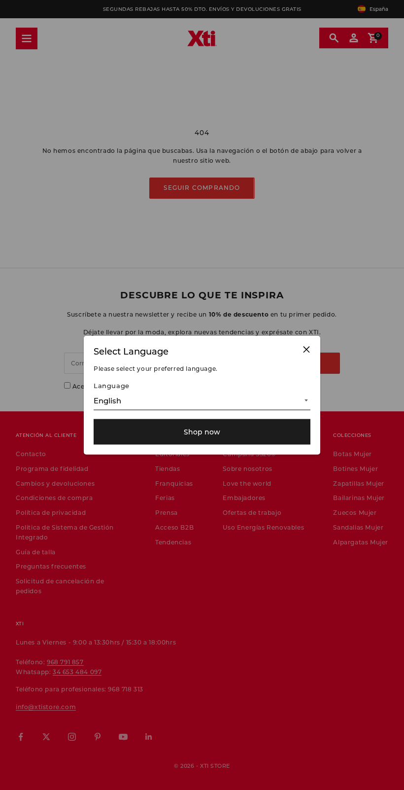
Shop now (202, 431)
